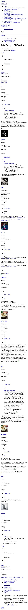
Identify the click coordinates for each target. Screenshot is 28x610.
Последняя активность (14, 15)
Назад (2, 52)
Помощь (6, 591)
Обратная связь (7, 587)
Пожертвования (8, 21)
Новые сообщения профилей (17, 20)
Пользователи (7, 17)
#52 (4, 161)
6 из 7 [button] (7, 73)
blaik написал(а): (8, 536)
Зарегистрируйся (20, 217)
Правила (6, 6)
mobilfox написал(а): (9, 110)
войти (2, 258)
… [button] (4, 56)
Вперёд (2, 72)
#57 (4, 388)
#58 (4, 455)
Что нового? (7, 13)
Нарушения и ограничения (10, 7)
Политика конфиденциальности (12, 590)
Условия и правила (8, 588)
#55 (4, 298)
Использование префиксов (10, 9)
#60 (4, 534)
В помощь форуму (15, 22)
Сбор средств (7, 22)
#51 (4, 108)
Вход (2, 32)
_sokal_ (12, 48)
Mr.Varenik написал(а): (9, 390)
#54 (4, 253)
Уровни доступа (22, 7)
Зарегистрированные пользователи (13, 18)
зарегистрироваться (11, 258)
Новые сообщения (8, 11)
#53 (4, 213)
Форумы (6, 10)
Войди (12, 217)
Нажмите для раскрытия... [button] (10, 118)
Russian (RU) (7, 585)
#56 (4, 342)
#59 (4, 497)
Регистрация (4, 35)
